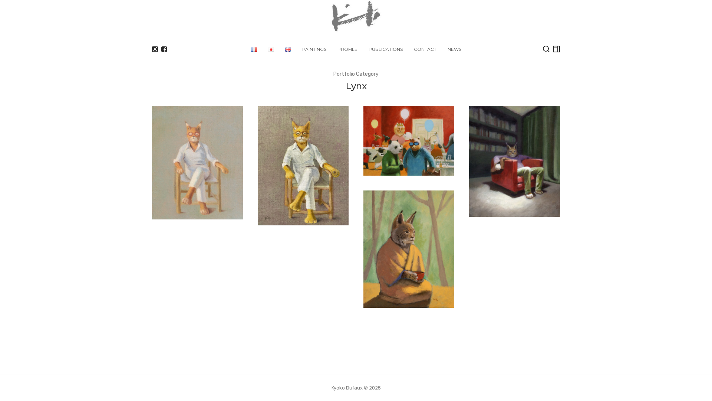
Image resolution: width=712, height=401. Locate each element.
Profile (347, 49)
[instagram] (155, 49)
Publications (386, 49)
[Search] (546, 49)
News (454, 49)
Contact (425, 49)
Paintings (314, 49)
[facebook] (164, 49)
